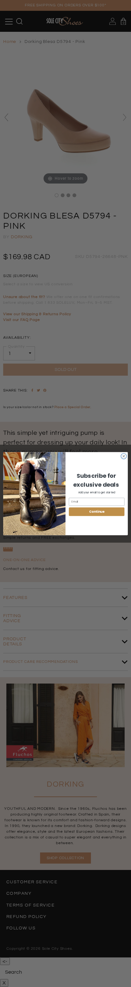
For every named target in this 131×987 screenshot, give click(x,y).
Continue (96, 511)
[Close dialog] (124, 456)
